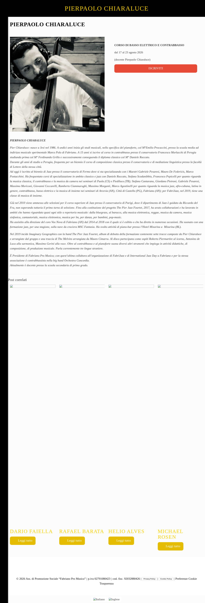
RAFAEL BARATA (81, 531)
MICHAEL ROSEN (170, 534)
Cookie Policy (166, 579)
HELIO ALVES (126, 531)
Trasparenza (107, 583)
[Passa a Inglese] (114, 599)
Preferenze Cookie (186, 578)
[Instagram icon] (4, 598)
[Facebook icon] (4, 587)
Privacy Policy (149, 579)
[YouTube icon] (4, 592)
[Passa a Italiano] (99, 599)
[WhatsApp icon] (4, 581)
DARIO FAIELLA (31, 531)
